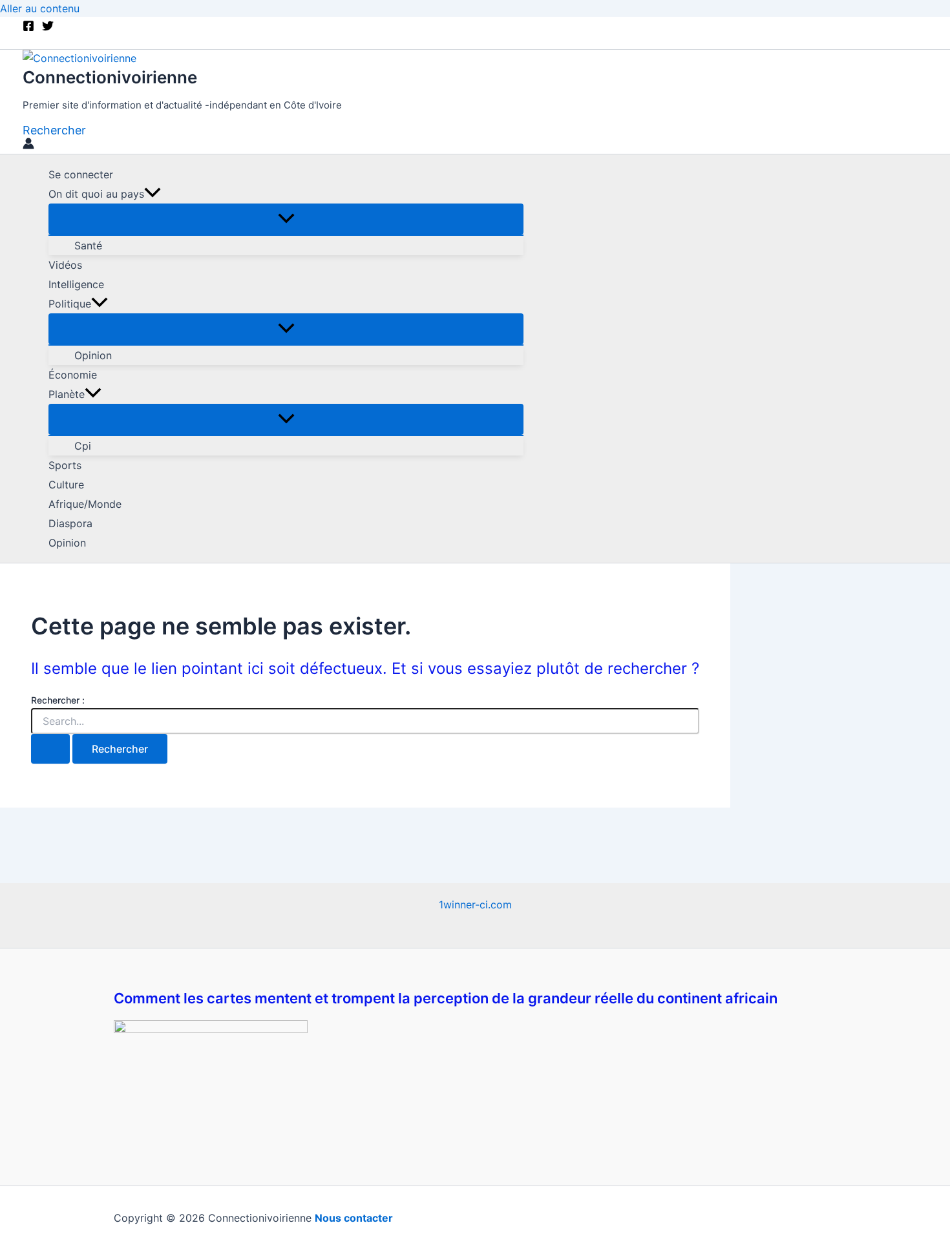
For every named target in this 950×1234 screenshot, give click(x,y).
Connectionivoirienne (110, 77)
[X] (48, 27)
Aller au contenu (39, 8)
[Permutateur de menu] (285, 219)
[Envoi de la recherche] (50, 749)
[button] (54, 130)
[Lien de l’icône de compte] (28, 145)
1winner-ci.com (475, 904)
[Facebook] (28, 27)
